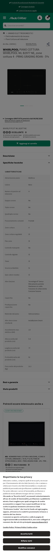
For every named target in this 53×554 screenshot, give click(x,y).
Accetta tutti (26, 534)
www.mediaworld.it (40, 522)
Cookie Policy (8, 527)
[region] (26, 513)
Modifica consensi (26, 548)
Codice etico (32, 527)
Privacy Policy (20, 527)
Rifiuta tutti (26, 541)
